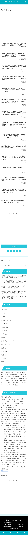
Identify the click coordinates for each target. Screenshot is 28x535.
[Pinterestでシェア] (8, 429)
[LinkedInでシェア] (14, 429)
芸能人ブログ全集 (14, 528)
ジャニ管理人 (20, 522)
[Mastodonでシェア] (11, 421)
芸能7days (20, 524)
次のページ (14, 246)
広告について (4, 471)
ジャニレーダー (7, 524)
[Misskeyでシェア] (23, 421)
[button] (25, 265)
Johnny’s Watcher (8, 522)
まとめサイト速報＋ (7, 526)
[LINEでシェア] (23, 425)
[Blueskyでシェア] (17, 421)
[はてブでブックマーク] (11, 425)
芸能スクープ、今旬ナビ (11, 1)
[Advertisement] (14, 26)
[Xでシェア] (5, 421)
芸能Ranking (20, 526)
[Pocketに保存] (17, 425)
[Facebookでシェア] (5, 425)
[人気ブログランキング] (4, 475)
